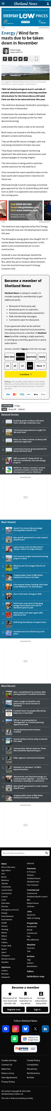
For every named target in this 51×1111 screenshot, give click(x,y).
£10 (30, 365)
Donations (32, 1068)
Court (3, 900)
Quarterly (31, 356)
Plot (28, 936)
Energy (8, 33)
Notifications (33, 1073)
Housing (4, 929)
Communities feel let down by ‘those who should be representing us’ (29, 749)
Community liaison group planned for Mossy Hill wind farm (30, 450)
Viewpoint (5, 977)
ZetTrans (30, 906)
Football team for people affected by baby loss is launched (29, 711)
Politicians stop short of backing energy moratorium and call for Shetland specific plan (28, 605)
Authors (30, 963)
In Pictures (31, 871)
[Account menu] (48, 3)
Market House (33, 903)
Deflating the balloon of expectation (29, 622)
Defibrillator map (35, 976)
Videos (30, 971)
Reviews (5, 973)
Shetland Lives (33, 881)
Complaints (32, 1064)
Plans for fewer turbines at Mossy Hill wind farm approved (30, 440)
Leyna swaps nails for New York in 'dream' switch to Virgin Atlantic (28, 548)
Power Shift (6, 945)
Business (5, 880)
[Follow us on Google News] (30, 1038)
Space (4, 949)
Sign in (37, 1009)
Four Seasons (33, 885)
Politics (4, 942)
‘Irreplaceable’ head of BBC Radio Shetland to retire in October (28, 576)
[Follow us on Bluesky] (25, 1028)
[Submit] (46, 853)
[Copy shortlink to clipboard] (26, 59)
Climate (4, 883)
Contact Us (6, 1064)
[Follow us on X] (35, 1028)
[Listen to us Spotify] (14, 1038)
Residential (31, 926)
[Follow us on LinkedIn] (45, 1028)
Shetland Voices (34, 878)
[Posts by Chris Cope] (6, 51)
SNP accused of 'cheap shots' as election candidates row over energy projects (29, 460)
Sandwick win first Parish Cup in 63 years (28, 632)
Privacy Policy (8, 1081)
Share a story (7, 1073)
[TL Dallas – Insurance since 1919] (25, 210)
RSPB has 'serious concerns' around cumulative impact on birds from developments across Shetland (29, 469)
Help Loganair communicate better (28, 757)
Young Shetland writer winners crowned (26, 730)
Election (4, 906)
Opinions (5, 967)
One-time (9, 356)
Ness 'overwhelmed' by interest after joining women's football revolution (29, 693)
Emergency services (10, 909)
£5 (15, 365)
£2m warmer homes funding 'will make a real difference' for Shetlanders (30, 585)
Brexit (3, 877)
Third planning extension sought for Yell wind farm (29, 431)
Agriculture (6, 870)
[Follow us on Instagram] (15, 1028)
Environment (6, 919)
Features (31, 868)
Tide (29, 951)
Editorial (30, 863)
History (4, 926)
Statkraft (21, 409)
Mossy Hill (12, 409)
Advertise (5, 1068)
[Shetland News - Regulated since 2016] (25, 1048)
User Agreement (9, 1077)
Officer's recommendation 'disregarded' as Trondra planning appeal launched (28, 722)
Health (4, 922)
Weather (5, 962)
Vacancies (31, 915)
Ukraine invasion (8, 959)
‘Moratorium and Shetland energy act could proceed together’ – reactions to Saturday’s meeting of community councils (30, 779)
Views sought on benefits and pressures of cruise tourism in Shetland (26, 703)
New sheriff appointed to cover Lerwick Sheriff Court (30, 538)
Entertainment (7, 916)
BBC (28, 900)
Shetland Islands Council (37, 896)
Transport (5, 955)
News (4, 863)
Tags (29, 959)
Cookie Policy (33, 1060)
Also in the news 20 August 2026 (27, 594)
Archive (30, 956)
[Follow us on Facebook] (5, 1028)
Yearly (42, 356)
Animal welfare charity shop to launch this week (30, 740)
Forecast (31, 948)
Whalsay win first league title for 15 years (29, 566)
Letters (4, 970)
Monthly (20, 356)
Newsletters (32, 966)
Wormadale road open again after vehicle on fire (28, 613)
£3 (7, 365)
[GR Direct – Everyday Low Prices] (25, 17)
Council (4, 896)
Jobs (29, 911)
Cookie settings (9, 1060)
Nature (4, 936)
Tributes (30, 875)
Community (6, 886)
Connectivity (6, 890)
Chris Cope (15, 49)
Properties (32, 923)
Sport (3, 952)
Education (5, 903)
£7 (22, 365)
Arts (3, 873)
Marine (4, 932)
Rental (29, 929)
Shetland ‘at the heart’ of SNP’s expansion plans (27, 768)
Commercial (33, 889)
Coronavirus (6, 893)
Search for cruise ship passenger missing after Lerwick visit (27, 529)
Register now (13, 1009)
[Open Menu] (3, 3)
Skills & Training (33, 918)
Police (4, 939)
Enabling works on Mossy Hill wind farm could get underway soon (28, 421)
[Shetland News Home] (25, 5)
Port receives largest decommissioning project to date (30, 557)
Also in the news (8, 867)
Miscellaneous (33, 939)
